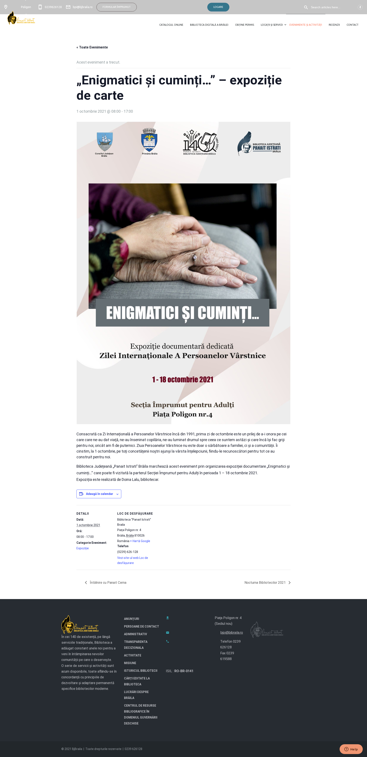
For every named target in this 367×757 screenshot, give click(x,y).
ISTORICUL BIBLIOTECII (140, 670)
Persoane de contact (141, 626)
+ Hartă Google (140, 541)
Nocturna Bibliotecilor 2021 (265, 583)
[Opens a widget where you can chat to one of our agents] (351, 749)
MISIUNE (130, 663)
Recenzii (334, 24)
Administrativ (135, 634)
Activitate (132, 655)
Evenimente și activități (305, 24)
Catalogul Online (171, 24)
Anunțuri (131, 619)
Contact (353, 24)
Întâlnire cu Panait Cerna (107, 583)
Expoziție (82, 548)
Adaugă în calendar (99, 494)
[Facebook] (360, 7)
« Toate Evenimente (92, 47)
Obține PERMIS (244, 24)
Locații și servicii (272, 24)
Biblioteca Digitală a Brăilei (209, 24)
